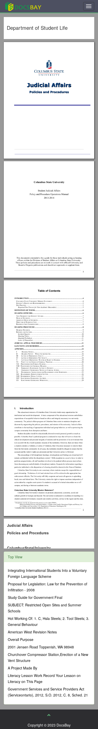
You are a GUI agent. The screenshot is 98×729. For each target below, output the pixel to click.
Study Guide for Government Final (35, 597)
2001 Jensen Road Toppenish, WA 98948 (41, 646)
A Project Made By (22, 667)
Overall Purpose (20, 639)
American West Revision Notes (32, 631)
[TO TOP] (49, 714)
